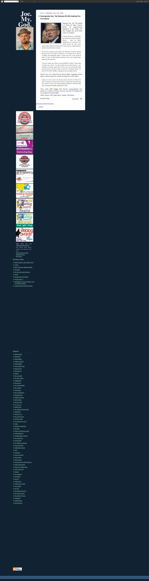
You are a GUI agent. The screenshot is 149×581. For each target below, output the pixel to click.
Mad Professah (19, 433)
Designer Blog (18, 395)
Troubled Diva (18, 500)
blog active (18, 383)
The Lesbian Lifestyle (20, 491)
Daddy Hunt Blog (19, 397)
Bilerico (17, 373)
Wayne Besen (18, 503)
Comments (75, 99)
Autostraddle (18, 364)
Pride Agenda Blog (20, 464)
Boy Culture (18, 388)
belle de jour (18, 368)
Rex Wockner (18, 474)
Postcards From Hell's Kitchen (23, 462)
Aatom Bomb (18, 354)
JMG (48, 98)
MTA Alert (17, 269)
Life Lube (17, 428)
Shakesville (18, 481)
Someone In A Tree (20, 484)
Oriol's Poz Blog (19, 455)
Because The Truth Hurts (21, 277)
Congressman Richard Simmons (24, 286)
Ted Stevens (70, 95)
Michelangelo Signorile (21, 436)
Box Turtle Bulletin (20, 385)
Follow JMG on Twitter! (22, 253)
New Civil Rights (19, 445)
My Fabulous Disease (21, 443)
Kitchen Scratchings (20, 426)
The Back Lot (18, 371)
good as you (18, 414)
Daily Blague (18, 400)
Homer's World (19, 419)
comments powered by (45, 103)
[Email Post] (80, 99)
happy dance (57, 95)
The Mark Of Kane (20, 493)
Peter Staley (18, 457)
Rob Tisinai (17, 476)
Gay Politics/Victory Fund (22, 409)
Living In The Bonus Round (22, 431)
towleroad (17, 498)
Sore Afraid (18, 486)
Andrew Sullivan (19, 361)
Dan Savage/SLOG (19, 392)
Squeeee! (65, 23)
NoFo (16, 450)
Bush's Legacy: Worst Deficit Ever (24, 262)
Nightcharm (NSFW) (20, 448)
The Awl (17, 488)
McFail (16, 265)
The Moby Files (19, 438)
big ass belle (18, 376)
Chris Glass (18, 390)
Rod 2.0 (17, 479)
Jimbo (16, 424)
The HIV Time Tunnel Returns (22, 272)
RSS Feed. (19, 256)
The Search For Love (20, 496)
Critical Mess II (19, 279)
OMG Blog (17, 452)
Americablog (18, 359)
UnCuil (16, 274)
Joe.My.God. (25, 19)
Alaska (47, 95)
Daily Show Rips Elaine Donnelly (23, 267)
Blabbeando (18, 380)
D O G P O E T (18, 404)
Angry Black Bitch (20, 366)
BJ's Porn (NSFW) (19, 378)
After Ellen (17, 356)
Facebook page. (20, 254)
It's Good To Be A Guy (20, 421)
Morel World (18, 440)
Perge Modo (18, 460)
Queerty (17, 472)
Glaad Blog (18, 412)
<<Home (40, 107)
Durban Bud (18, 407)
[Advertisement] (21, 319)
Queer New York (19, 469)
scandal (64, 95)
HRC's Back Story (19, 416)
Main (42, 13)
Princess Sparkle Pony (21, 467)
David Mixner (18, 402)
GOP (51, 95)
